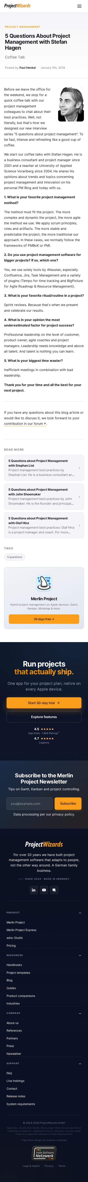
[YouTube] (44, 890)
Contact (12, 1088)
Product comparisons (21, 996)
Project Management (23, 26)
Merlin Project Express (21, 930)
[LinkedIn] (34, 890)
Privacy (49, 1165)
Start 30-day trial (41, 703)
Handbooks (14, 965)
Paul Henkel (27, 67)
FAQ (9, 1073)
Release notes (16, 1096)
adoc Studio (15, 937)
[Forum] (54, 890)
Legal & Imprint (31, 1165)
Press (10, 1046)
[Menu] (79, 6)
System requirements (21, 1104)
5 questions (14, 557)
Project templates (18, 972)
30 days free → (44, 619)
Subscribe (68, 803)
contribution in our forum (23, 423)
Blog (9, 980)
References (14, 1030)
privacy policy (63, 814)
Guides (11, 988)
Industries (13, 1003)
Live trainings (15, 1080)
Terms (61, 1165)
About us (12, 1023)
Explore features (44, 717)
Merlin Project (16, 922)
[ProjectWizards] (44, 845)
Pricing (11, 945)
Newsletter (14, 1053)
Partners (12, 1038)
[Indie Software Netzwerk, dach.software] (44, 1153)
